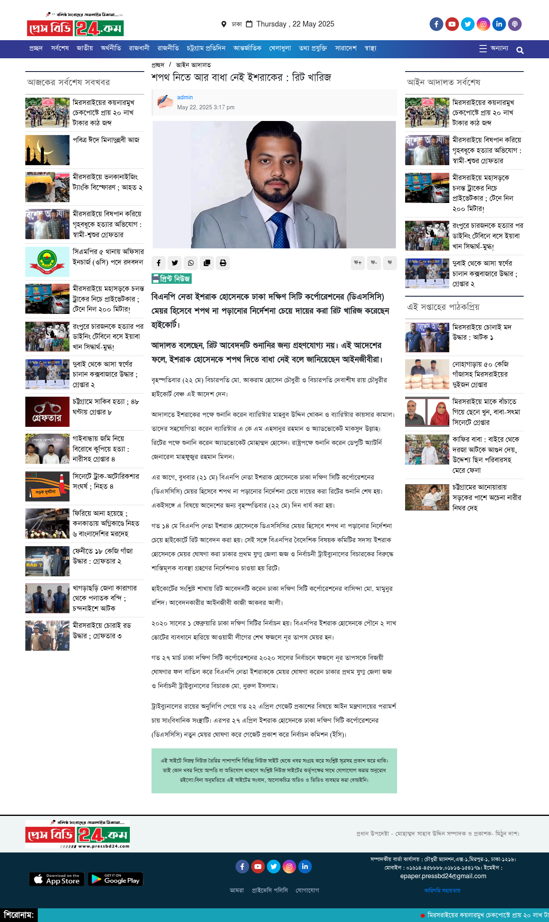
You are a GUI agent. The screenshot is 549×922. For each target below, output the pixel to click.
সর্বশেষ (60, 48)
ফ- (374, 262)
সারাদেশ (345, 48)
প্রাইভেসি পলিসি (270, 890)
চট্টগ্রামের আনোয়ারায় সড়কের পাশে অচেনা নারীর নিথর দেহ (487, 497)
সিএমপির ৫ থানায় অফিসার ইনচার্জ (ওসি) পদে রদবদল (108, 257)
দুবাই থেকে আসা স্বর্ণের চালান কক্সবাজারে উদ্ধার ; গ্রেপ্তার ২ (105, 374)
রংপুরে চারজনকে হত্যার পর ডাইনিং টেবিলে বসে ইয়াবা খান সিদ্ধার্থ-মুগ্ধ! (108, 337)
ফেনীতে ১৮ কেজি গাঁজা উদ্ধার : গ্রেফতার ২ (103, 556)
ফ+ (358, 262)
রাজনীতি (168, 48)
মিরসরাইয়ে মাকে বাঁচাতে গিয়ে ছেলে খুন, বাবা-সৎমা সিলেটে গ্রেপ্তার (486, 412)
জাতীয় (85, 48)
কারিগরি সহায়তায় (443, 891)
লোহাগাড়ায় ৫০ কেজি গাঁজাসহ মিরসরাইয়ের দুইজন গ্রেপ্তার (480, 374)
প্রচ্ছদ (36, 48)
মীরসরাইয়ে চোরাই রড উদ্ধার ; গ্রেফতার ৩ (102, 631)
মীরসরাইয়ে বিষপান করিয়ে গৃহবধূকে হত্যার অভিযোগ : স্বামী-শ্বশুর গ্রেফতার (107, 224)
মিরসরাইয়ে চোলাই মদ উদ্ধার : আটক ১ (482, 332)
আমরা (237, 890)
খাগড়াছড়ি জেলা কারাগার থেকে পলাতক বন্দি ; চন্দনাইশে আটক (105, 598)
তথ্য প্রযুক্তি (313, 48)
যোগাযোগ (307, 890)
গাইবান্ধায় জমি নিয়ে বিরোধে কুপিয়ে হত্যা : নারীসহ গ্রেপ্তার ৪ (101, 449)
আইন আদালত (193, 65)
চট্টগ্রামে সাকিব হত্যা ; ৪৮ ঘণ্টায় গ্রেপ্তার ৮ (106, 407)
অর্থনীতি (111, 48)
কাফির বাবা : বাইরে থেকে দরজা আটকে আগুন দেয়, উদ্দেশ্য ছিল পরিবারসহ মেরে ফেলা (486, 454)
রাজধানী (139, 48)
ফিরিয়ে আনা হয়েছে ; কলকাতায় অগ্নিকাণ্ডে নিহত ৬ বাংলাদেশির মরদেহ (106, 523)
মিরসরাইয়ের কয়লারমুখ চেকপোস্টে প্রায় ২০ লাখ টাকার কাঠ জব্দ (103, 113)
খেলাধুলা (280, 48)
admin (185, 97)
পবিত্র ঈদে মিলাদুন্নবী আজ (106, 140)
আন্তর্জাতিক (247, 48)
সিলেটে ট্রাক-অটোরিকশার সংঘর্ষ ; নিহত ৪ (106, 481)
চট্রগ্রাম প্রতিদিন (206, 48)
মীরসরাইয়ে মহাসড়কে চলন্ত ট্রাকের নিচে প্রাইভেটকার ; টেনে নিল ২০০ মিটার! (108, 299)
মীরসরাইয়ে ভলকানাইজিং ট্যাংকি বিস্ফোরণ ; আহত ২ (108, 182)
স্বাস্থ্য (371, 48)
